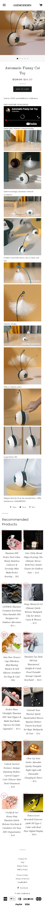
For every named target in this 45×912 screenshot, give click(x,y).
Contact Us (22, 859)
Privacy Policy (22, 875)
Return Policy (22, 866)
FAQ (22, 862)
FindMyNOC (23, 882)
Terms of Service (22, 879)
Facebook (24, 888)
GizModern (25, 893)
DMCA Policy (22, 869)
